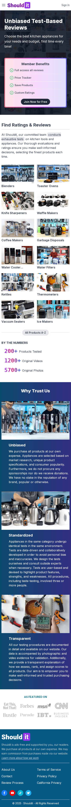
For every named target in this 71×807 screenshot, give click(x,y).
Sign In (66, 5)
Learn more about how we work (19, 757)
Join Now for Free (35, 101)
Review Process (12, 783)
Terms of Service (49, 769)
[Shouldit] (35, 736)
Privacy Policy (47, 776)
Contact (6, 776)
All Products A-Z (35, 332)
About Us (8, 769)
